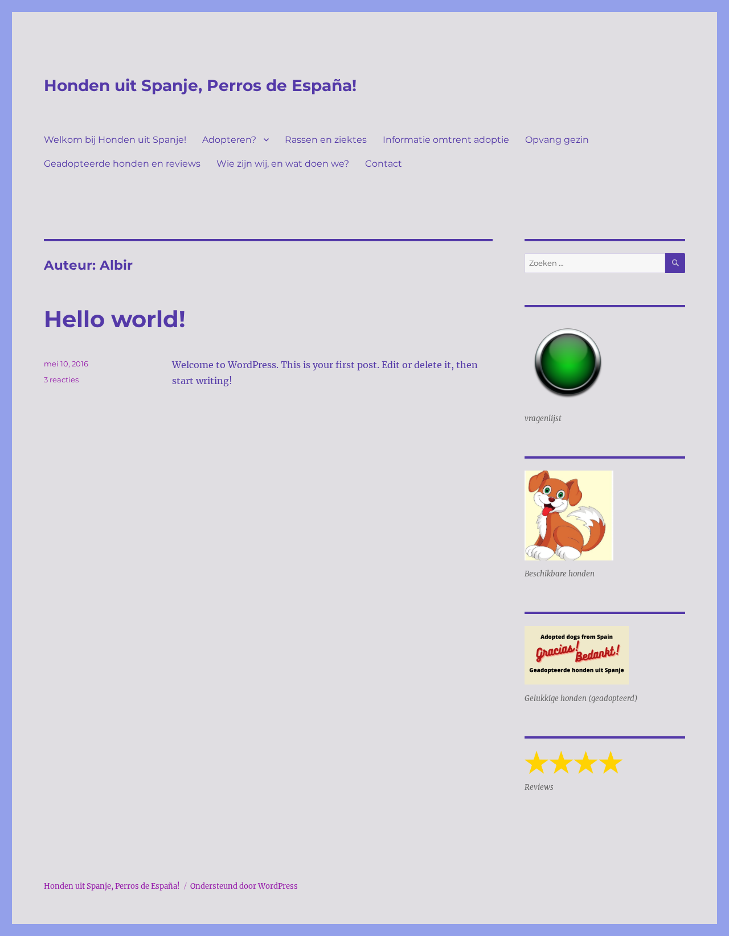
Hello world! (115, 319)
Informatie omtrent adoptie (446, 139)
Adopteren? (229, 139)
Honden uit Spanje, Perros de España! (200, 85)
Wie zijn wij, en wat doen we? (282, 163)
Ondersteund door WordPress (244, 886)
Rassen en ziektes (326, 139)
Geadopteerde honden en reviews (122, 163)
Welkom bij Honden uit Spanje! (115, 139)
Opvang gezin (557, 139)
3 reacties (61, 379)
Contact (383, 163)
